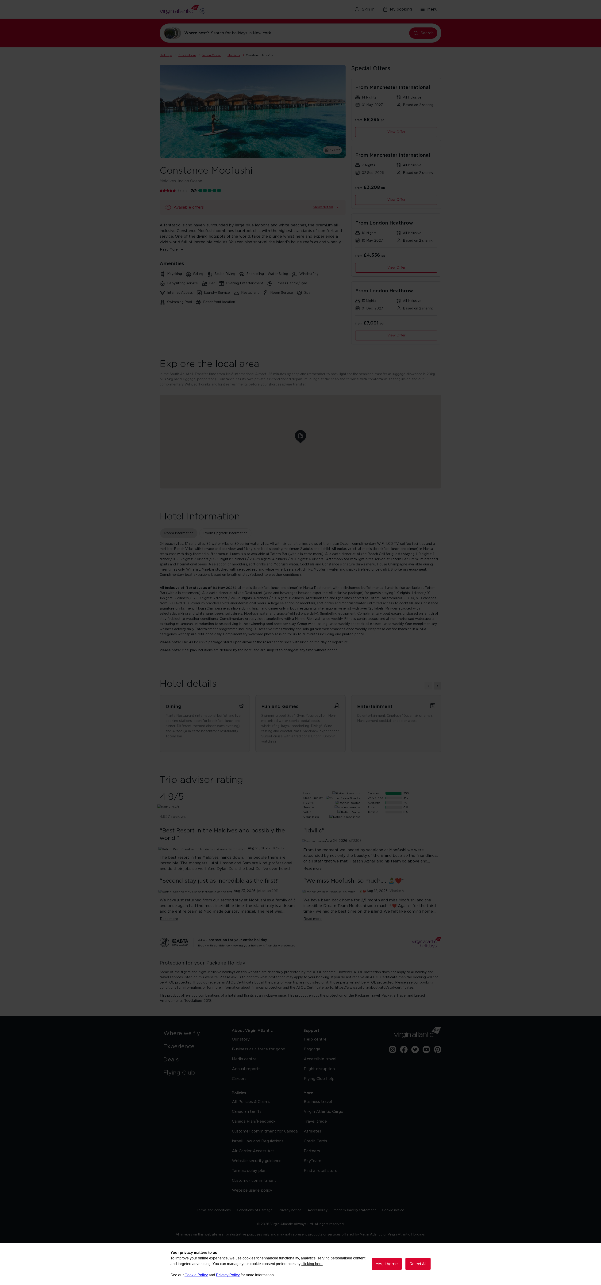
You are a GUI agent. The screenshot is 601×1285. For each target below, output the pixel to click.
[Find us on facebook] (404, 1049)
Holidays (166, 55)
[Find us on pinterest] (437, 1049)
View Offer (396, 132)
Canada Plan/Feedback (254, 1121)
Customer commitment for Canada (265, 1131)
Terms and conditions (214, 1210)
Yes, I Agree (387, 1264)
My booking (401, 9)
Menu (432, 9)
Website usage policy (252, 1190)
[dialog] (300, 1264)
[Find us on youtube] (426, 1049)
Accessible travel (320, 1059)
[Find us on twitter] (415, 1049)
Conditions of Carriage (255, 1210)
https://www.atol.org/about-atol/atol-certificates (374, 987)
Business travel (318, 1102)
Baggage (312, 1049)
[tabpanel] (300, 597)
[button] (300, 436)
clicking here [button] (312, 1264)
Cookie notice (393, 1210)
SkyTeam (312, 1161)
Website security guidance (256, 1161)
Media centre (244, 1059)
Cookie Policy (196, 1275)
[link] (193, 1033)
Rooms (308, 802)
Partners (312, 1151)
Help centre (315, 1039)
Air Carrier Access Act (253, 1151)
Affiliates (312, 1131)
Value (307, 812)
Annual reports (246, 1069)
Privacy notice (290, 1210)
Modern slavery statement (355, 1210)
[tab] (178, 533)
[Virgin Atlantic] (205, 9)
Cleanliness (311, 816)
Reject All (418, 1264)
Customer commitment (254, 1180)
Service (308, 807)
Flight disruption (319, 1069)
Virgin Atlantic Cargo (323, 1111)
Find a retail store (320, 1171)
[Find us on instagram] (392, 1049)
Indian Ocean (211, 55)
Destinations (187, 55)
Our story (241, 1039)
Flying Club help (319, 1079)
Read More (169, 249)
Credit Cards (315, 1141)
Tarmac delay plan (249, 1171)
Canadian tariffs (247, 1111)
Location (309, 793)
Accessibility (317, 1210)
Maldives (233, 55)
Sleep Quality (313, 798)
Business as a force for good (258, 1049)
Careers (239, 1079)
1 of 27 (335, 150)
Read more (313, 868)
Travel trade (315, 1121)
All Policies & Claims (251, 1102)
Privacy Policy (228, 1275)
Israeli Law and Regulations (257, 1141)
